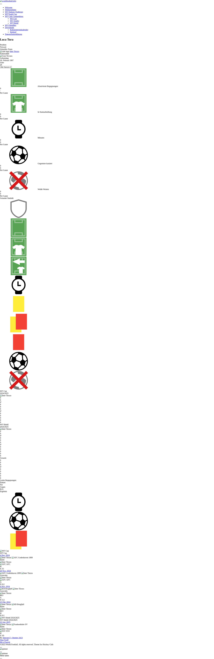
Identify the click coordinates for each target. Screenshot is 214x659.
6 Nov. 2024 (5, 586)
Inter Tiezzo (14, 51)
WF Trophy (14, 21)
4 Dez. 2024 (5, 555)
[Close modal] (1, 647)
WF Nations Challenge (14, 12)
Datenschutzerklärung (13, 34)
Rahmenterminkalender (19, 30)
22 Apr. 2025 (5, 622)
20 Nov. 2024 (5, 571)
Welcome (8, 7)
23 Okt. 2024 (5, 602)
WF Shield (14, 23)
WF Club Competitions (14, 16)
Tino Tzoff (4, 640)
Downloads (9, 27)
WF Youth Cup (11, 14)
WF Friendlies (10, 25)
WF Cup (13, 19)
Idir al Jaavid (5, 642)
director (6, 638)
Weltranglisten (10, 10)
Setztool (13, 32)
